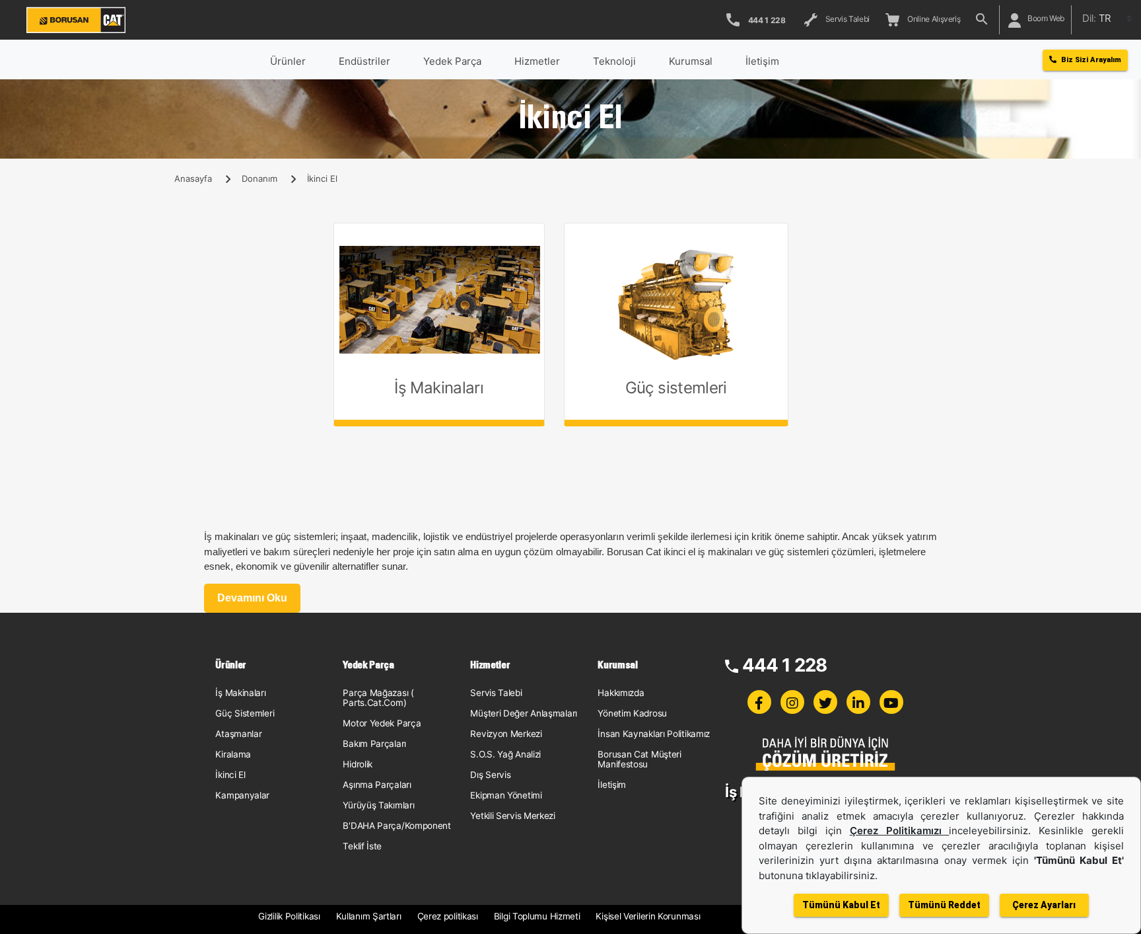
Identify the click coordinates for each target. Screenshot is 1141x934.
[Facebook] (759, 702)
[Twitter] (825, 702)
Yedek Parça (452, 61)
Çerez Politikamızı (900, 830)
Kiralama (233, 754)
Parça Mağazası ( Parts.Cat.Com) (378, 697)
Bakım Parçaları (374, 743)
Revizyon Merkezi (505, 733)
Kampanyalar (242, 795)
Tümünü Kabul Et (841, 905)
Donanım (259, 178)
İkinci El (230, 774)
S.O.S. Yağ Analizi (505, 754)
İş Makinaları (240, 692)
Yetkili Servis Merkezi (512, 815)
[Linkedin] (858, 702)
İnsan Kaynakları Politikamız (654, 733)
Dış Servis (490, 774)
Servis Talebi (846, 19)
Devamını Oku (252, 597)
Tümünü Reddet (944, 905)
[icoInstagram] (792, 702)
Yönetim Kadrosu (632, 713)
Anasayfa (193, 178)
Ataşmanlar (238, 733)
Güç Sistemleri (244, 713)
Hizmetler (537, 61)
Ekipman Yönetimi (505, 795)
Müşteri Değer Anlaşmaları (523, 713)
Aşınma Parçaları (377, 784)
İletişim (612, 784)
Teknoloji (614, 61)
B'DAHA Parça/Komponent (396, 825)
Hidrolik (357, 764)
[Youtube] (891, 702)
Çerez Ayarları (1044, 905)
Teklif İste (362, 846)
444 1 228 (784, 665)
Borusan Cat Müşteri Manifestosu (639, 759)
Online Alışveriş (932, 19)
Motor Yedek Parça (382, 723)
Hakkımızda (621, 692)
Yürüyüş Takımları (378, 805)
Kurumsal (690, 61)
